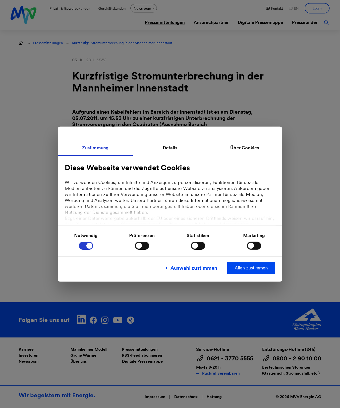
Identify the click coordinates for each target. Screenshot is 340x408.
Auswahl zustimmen (193, 268)
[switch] (142, 246)
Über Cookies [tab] (244, 147)
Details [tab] (170, 147)
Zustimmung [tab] (95, 147)
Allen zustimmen (251, 267)
